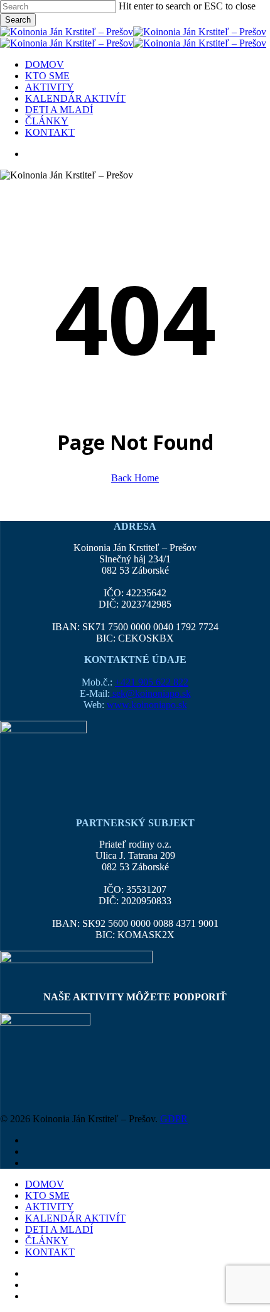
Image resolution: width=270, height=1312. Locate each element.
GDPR (174, 1118)
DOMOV (44, 1184)
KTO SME (47, 1195)
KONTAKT (50, 1252)
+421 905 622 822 (151, 682)
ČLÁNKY (46, 1240)
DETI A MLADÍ (59, 1229)
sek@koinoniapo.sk (150, 693)
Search (18, 20)
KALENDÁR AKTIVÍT (75, 1218)
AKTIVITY (49, 1206)
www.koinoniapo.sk (147, 704)
